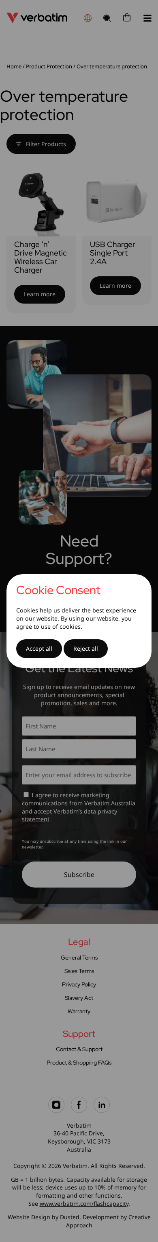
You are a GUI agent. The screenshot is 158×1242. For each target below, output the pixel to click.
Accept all (39, 648)
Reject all (85, 648)
